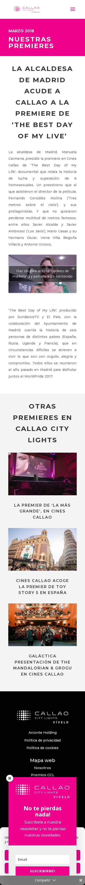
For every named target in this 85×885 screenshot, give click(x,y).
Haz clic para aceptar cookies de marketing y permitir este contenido (42, 274)
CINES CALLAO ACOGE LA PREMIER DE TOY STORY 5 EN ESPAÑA (42, 586)
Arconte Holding (43, 732)
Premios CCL (42, 775)
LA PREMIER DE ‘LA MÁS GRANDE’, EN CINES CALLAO (42, 511)
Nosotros (42, 768)
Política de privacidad (42, 740)
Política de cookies (42, 748)
